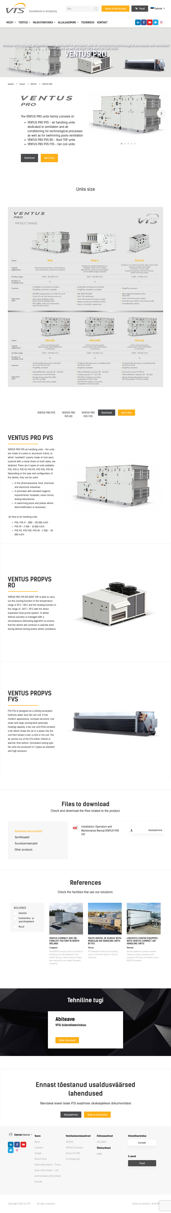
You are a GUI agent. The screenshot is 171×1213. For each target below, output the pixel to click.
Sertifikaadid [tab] (22, 837)
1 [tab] (121, 144)
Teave (38, 1136)
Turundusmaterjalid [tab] (26, 843)
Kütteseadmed (105, 1136)
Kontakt (102, 22)
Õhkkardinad (104, 1148)
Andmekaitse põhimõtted (48, 1176)
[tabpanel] (128, 113)
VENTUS (33, 84)
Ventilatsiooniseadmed (78, 1136)
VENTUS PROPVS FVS (88, 414)
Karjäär (38, 1153)
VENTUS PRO (47, 84)
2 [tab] (125, 144)
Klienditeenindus (137, 1136)
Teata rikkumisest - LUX (46, 1170)
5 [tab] (135, 144)
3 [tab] (128, 144)
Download (29, 158)
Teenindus (88, 22)
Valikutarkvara (43, 22)
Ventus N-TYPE (73, 1153)
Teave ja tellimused (115, 8)
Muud (21, 926)
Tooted (23, 22)
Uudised (39, 1147)
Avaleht (11, 84)
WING (99, 1154)
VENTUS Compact (74, 1147)
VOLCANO (101, 1142)
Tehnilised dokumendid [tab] (28, 831)
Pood (142, 8)
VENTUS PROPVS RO (68, 414)
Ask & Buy (49, 158)
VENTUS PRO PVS (46, 412)
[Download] (108, 409)
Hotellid (23, 913)
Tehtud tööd (41, 1159)
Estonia (158, 8)
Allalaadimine (67, 22)
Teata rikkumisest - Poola (48, 1164)
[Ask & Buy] (127, 409)
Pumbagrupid (73, 1159)
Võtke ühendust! (67, 1040)
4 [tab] (131, 144)
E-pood (132, 1156)
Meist (10, 22)
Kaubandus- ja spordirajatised (26, 920)
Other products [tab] (23, 849)
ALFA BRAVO (157, 1203)
